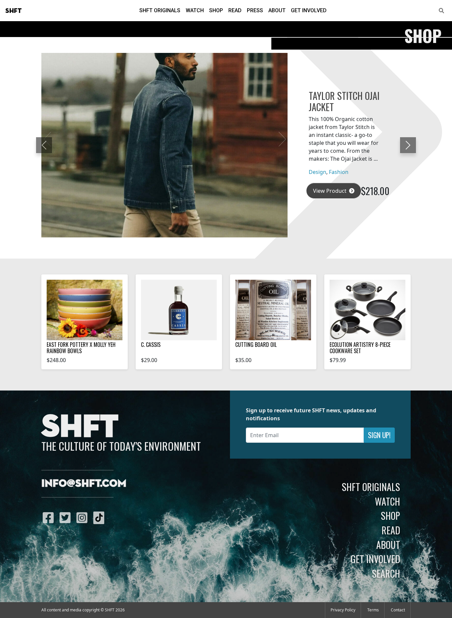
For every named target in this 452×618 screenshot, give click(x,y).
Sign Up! (379, 435)
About (277, 10)
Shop (216, 10)
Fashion (338, 172)
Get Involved (309, 10)
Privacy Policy (343, 610)
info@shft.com (83, 483)
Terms (373, 610)
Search (386, 573)
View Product (330, 190)
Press (255, 10)
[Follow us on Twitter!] (67, 517)
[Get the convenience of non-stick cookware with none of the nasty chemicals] (367, 310)
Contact (398, 610)
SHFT (13, 11)
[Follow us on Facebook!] (50, 517)
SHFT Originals (159, 10)
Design (317, 172)
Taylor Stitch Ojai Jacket (344, 101)
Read (235, 10)
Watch (195, 10)
